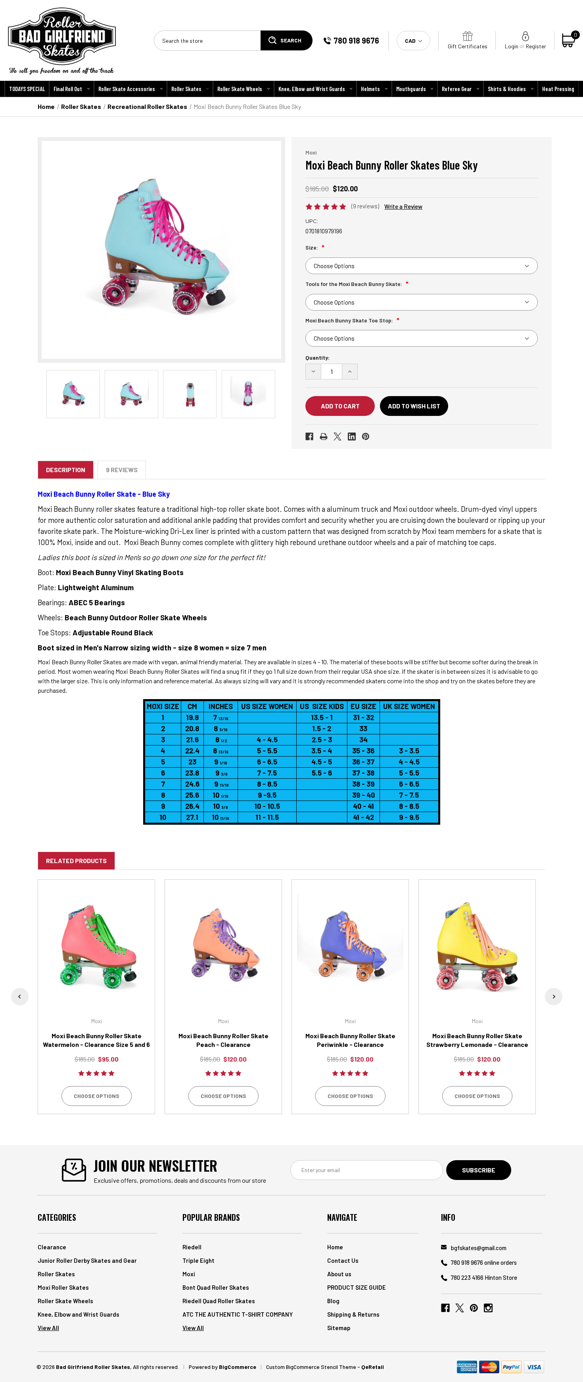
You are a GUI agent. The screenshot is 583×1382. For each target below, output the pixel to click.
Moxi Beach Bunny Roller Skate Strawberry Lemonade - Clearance (477, 1040)
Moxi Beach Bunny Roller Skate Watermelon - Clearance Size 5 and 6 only (96, 1044)
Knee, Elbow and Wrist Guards (311, 88)
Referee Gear (457, 88)
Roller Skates (186, 88)
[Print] (324, 436)
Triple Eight (198, 1260)
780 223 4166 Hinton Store (484, 1277)
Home (335, 1246)
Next (553, 996)
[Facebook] (309, 436)
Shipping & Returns (353, 1314)
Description (65, 469)
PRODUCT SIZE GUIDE (356, 1287)
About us (339, 1273)
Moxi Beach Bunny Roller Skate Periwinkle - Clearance (350, 1040)
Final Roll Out (68, 88)
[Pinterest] (366, 436)
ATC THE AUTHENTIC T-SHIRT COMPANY (237, 1314)
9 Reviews (122, 469)
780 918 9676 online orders (484, 1262)
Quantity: (317, 357)
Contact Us (343, 1260)
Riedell (191, 1246)
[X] (337, 436)
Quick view (96, 947)
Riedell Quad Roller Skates (218, 1300)
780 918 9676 (356, 40)
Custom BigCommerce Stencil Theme (311, 1366)
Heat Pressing (558, 88)
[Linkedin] (352, 436)
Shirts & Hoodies (507, 88)
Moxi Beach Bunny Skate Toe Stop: (349, 320)
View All (48, 1327)
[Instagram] (488, 1308)
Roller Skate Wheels (239, 88)
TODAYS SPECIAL (27, 88)
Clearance (52, 1246)
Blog (333, 1300)
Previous (20, 996)
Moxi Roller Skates (63, 1287)
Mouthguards (411, 88)
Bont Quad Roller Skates (215, 1287)
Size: (312, 247)
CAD (411, 40)
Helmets (370, 88)
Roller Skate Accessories (126, 88)
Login (511, 46)
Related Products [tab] (76, 860)
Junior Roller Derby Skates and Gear (87, 1260)
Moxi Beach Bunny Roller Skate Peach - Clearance (223, 1040)
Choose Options (96, 1095)
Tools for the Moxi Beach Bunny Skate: (354, 283)
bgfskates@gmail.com (478, 1247)
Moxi (188, 1273)
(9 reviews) (365, 206)
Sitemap (339, 1327)
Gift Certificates (467, 46)
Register (536, 46)
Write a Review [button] (403, 206)
